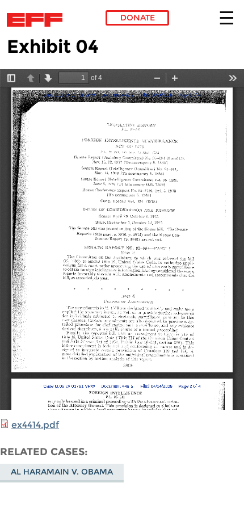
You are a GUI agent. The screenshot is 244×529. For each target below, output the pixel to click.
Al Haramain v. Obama (62, 472)
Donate (137, 17)
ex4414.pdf (35, 424)
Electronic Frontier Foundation (38, 20)
